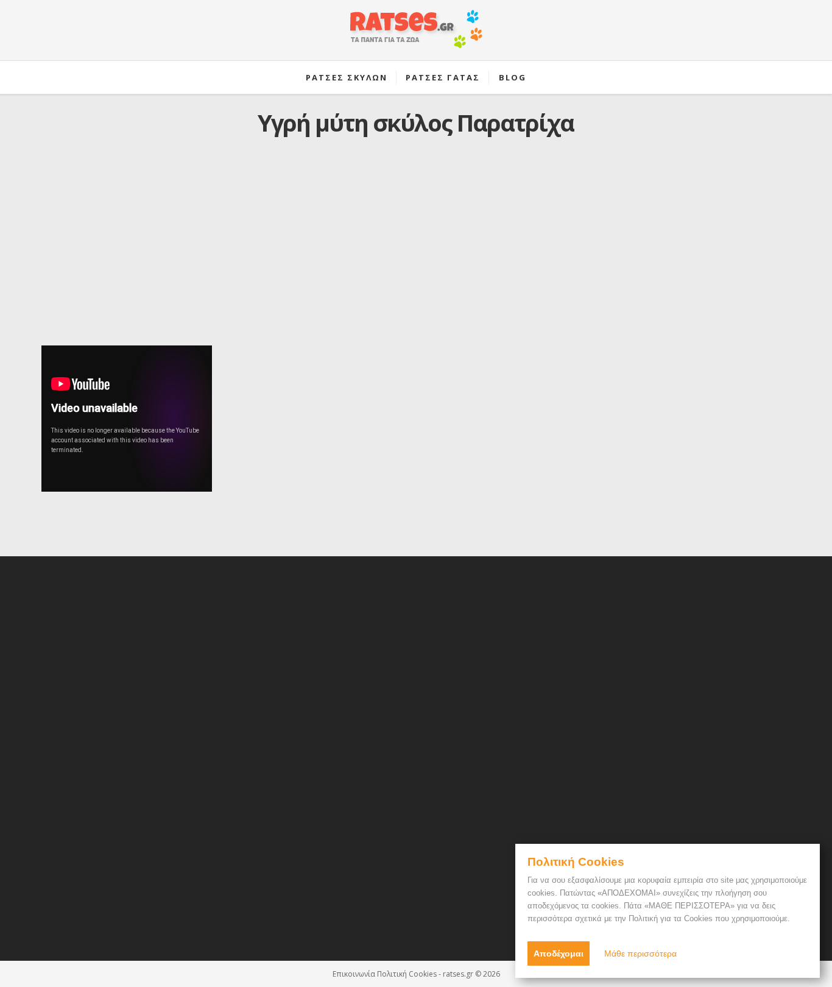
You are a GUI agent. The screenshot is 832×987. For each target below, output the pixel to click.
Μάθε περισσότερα (640, 953)
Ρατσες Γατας (443, 77)
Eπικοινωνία (354, 974)
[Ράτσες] (416, 35)
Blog (512, 77)
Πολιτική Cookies (407, 974)
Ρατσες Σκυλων (346, 77)
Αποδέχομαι (558, 953)
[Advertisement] (416, 250)
